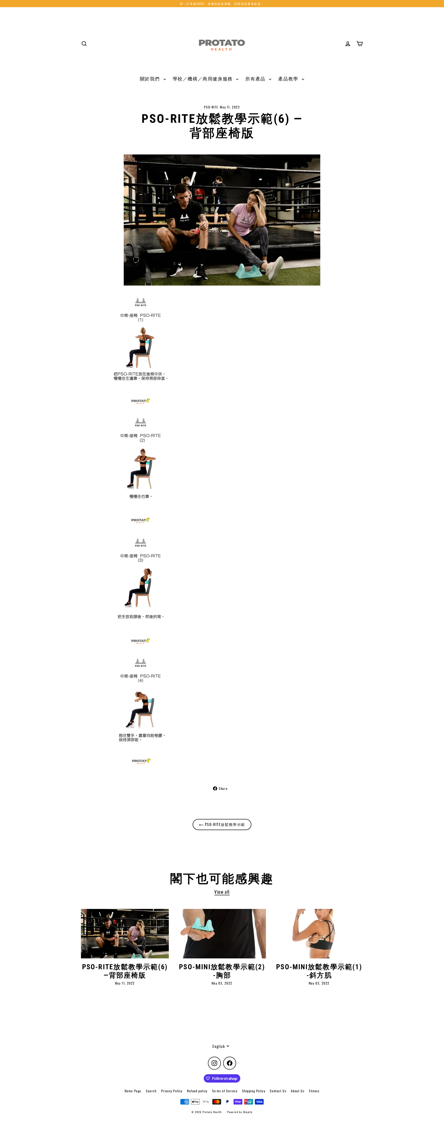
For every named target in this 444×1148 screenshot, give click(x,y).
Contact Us (278, 1090)
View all (222, 891)
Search (151, 1090)
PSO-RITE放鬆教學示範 (224, 824)
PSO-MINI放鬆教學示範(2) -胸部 (222, 971)
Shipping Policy (253, 1090)
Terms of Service (225, 1090)
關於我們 (150, 78)
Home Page (133, 1090)
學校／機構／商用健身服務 (203, 78)
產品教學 (288, 78)
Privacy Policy (171, 1090)
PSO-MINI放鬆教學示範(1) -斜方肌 (319, 971)
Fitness (314, 1090)
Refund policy (197, 1090)
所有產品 (256, 78)
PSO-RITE (211, 107)
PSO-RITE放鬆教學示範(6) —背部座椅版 (125, 971)
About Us (297, 1090)
